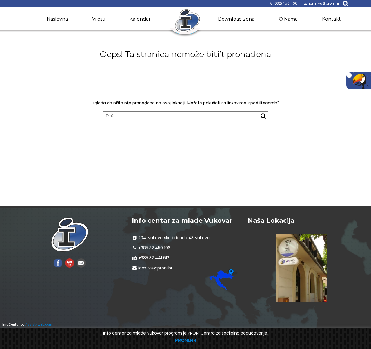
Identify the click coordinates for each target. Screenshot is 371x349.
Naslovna (57, 19)
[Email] (81, 263)
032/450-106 (285, 3)
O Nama (288, 19)
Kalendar (140, 19)
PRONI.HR (185, 340)
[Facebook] (58, 263)
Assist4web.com (38, 324)
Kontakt (331, 19)
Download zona (236, 19)
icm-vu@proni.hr (324, 3)
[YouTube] (69, 263)
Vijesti (98, 19)
